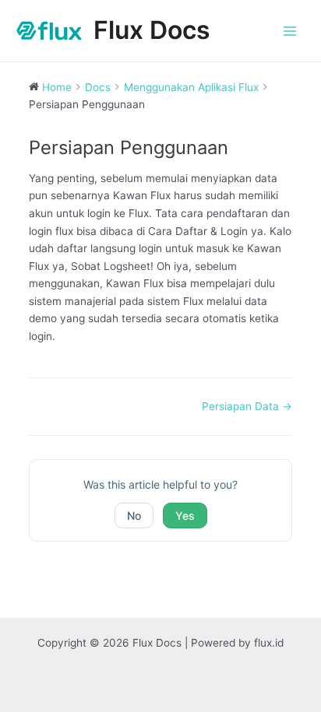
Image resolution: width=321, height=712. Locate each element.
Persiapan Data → (247, 406)
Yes (185, 515)
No (134, 515)
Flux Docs (151, 30)
